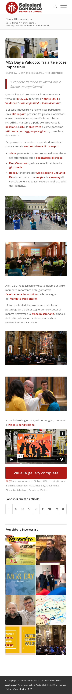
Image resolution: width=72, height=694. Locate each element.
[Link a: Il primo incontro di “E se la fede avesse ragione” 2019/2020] (51, 640)
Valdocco (45, 490)
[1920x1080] (31, 48)
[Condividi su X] (16, 509)
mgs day (40, 485)
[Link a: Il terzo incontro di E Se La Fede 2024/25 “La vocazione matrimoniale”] (51, 550)
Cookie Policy (19, 689)
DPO (30, 689)
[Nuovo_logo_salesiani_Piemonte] (29, 7)
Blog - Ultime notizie (18, 19)
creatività (54, 481)
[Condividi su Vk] (49, 509)
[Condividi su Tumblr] (42, 509)
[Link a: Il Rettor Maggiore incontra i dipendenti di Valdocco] (51, 580)
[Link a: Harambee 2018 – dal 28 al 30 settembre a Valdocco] (20, 550)
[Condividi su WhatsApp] (22, 509)
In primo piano (30, 72)
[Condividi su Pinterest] (29, 509)
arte (14, 481)
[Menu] (62, 7)
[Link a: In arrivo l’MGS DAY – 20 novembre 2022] (20, 580)
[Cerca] (53, 7)
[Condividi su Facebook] (9, 509)
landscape (22, 485)
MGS (41, 72)
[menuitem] (53, 7)
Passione (34, 490)
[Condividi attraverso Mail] (63, 509)
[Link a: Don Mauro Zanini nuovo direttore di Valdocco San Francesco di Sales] (20, 610)
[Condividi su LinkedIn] (36, 509)
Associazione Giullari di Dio (33, 481)
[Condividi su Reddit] (56, 509)
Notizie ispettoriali (54, 72)
